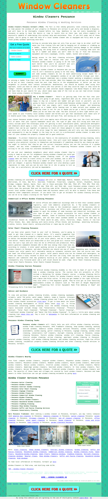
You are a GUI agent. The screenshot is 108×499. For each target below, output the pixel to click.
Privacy (98, 483)
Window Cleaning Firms (83, 452)
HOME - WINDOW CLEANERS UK (54, 477)
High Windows (22, 458)
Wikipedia (53, 314)
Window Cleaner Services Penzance (28, 378)
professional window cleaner (76, 132)
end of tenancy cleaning (69, 418)
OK (91, 498)
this (58, 303)
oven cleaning (33, 422)
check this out (27, 314)
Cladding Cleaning (74, 454)
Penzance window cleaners (34, 324)
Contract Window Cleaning (61, 450)
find (15, 360)
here (74, 373)
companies (68, 89)
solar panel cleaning (35, 420)
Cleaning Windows (15, 456)
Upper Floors (44, 454)
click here (41, 301)
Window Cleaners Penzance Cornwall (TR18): (26, 27)
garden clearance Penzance (62, 422)
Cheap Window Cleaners (38, 450)
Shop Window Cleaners (48, 456)
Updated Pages (23, 483)
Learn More (83, 498)
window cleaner (33, 119)
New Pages (15, 483)
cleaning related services (85, 341)
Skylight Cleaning (91, 454)
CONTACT (88, 12)
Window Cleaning (81, 450)
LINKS (77, 12)
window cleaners (23, 93)
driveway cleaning (37, 418)
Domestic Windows (58, 454)
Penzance (41, 180)
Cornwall (20, 344)
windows (93, 107)
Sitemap (9, 483)
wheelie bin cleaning (22, 416)
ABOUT (82, 12)
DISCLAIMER (96, 12)
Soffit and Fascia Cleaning (71, 456)
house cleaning (65, 420)
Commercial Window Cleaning (60, 452)
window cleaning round (50, 156)
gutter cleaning (77, 416)
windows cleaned (56, 154)
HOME (72, 12)
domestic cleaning (50, 416)
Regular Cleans (31, 456)
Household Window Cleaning (35, 452)
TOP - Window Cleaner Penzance (21, 469)
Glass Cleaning (20, 450)
